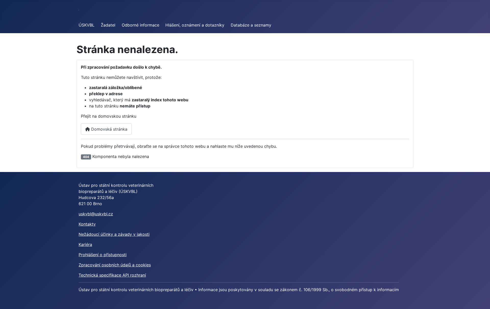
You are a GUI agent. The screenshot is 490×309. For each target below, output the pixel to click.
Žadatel (108, 25)
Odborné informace (140, 25)
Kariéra (85, 244)
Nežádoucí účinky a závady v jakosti (114, 234)
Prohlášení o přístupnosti (103, 254)
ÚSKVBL (86, 25)
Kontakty (87, 224)
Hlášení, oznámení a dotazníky (194, 25)
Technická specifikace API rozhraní (112, 275)
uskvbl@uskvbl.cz (96, 213)
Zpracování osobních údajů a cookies (115, 264)
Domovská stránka (108, 129)
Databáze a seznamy (251, 25)
